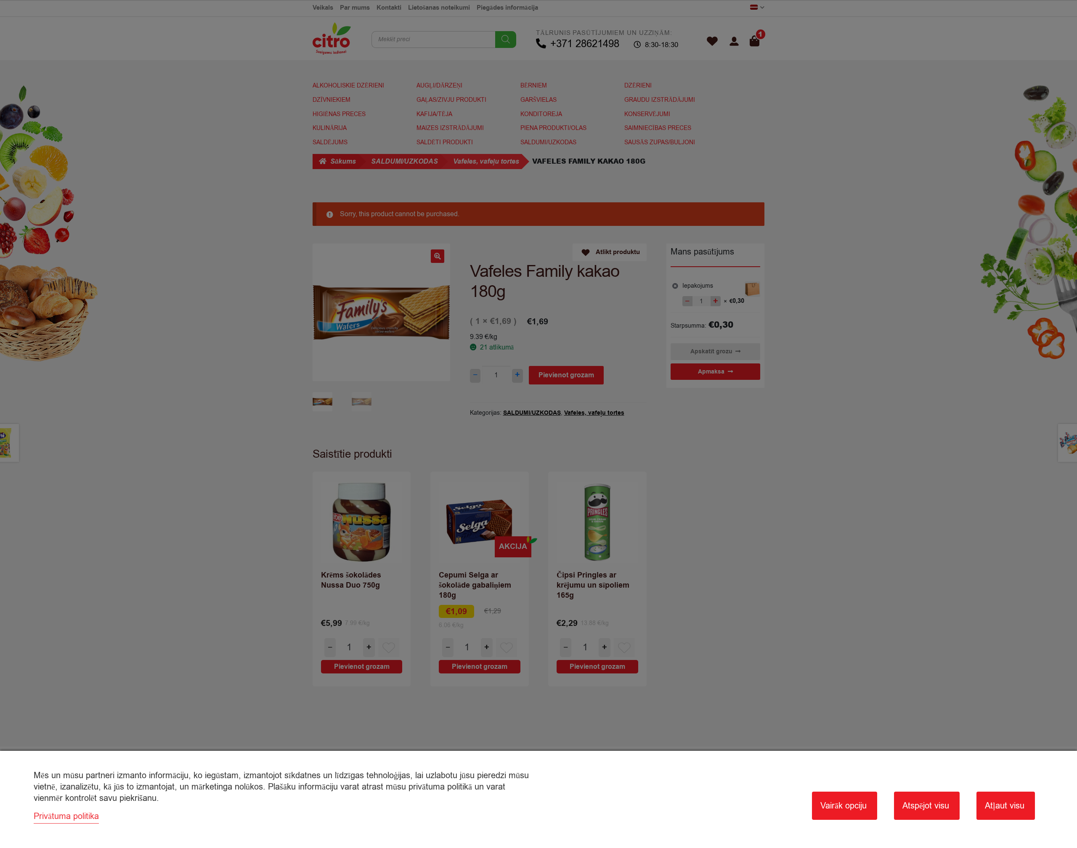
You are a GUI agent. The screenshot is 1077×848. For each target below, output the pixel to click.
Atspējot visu (925, 805)
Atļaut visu (1004, 805)
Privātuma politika (66, 816)
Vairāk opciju (843, 805)
